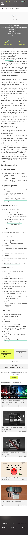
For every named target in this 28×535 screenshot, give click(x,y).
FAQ (8, 298)
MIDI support (14, 298)
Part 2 (5, 273)
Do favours (10, 219)
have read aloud (9, 49)
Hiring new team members (14, 223)
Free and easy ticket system (12, 326)
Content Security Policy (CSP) (12, 180)
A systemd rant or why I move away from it (15, 249)
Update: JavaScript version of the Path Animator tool (14, 287)
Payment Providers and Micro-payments (15, 340)
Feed (15, 5)
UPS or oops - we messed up (12, 263)
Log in (8, 1)
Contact (23, 527)
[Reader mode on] (25, 1)
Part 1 (25, 271)
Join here (14, 377)
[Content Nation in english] (2, 8)
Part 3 (9, 273)
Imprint (13, 527)
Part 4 (5, 298)
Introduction (10, 211)
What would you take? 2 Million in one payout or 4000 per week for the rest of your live (15, 329)
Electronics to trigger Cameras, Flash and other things (15, 304)
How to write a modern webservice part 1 (15, 190)
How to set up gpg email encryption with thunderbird (15, 320)
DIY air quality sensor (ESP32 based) (14, 275)
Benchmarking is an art (10, 193)
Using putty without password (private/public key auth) (12, 315)
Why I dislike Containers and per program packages (15, 259)
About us (5, 523)
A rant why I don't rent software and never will (14, 244)
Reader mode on (21, 48)
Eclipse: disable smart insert (11, 232)
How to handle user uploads (12, 177)
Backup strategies (9, 325)
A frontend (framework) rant (12, 242)
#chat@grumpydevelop (14, 367)
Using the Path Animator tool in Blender (15, 291)
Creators (9, 8)
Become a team (11, 216)
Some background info (9, 165)
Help (12, 523)
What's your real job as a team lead (17, 213)
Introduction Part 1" (14, 297)
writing (14, 36)
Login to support (21, 44)
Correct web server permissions (13, 173)
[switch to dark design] (24, 1)
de (17, 1)
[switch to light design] (21, 1)
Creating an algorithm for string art (14, 195)
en (14, 1)
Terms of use (21, 523)
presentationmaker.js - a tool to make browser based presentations (14, 199)
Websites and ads (9, 240)
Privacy (4, 527)
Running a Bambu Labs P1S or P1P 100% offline (15, 335)
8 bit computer (9, 60)
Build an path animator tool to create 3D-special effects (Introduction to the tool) (15, 282)
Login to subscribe (7, 44)
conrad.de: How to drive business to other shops (14, 254)
